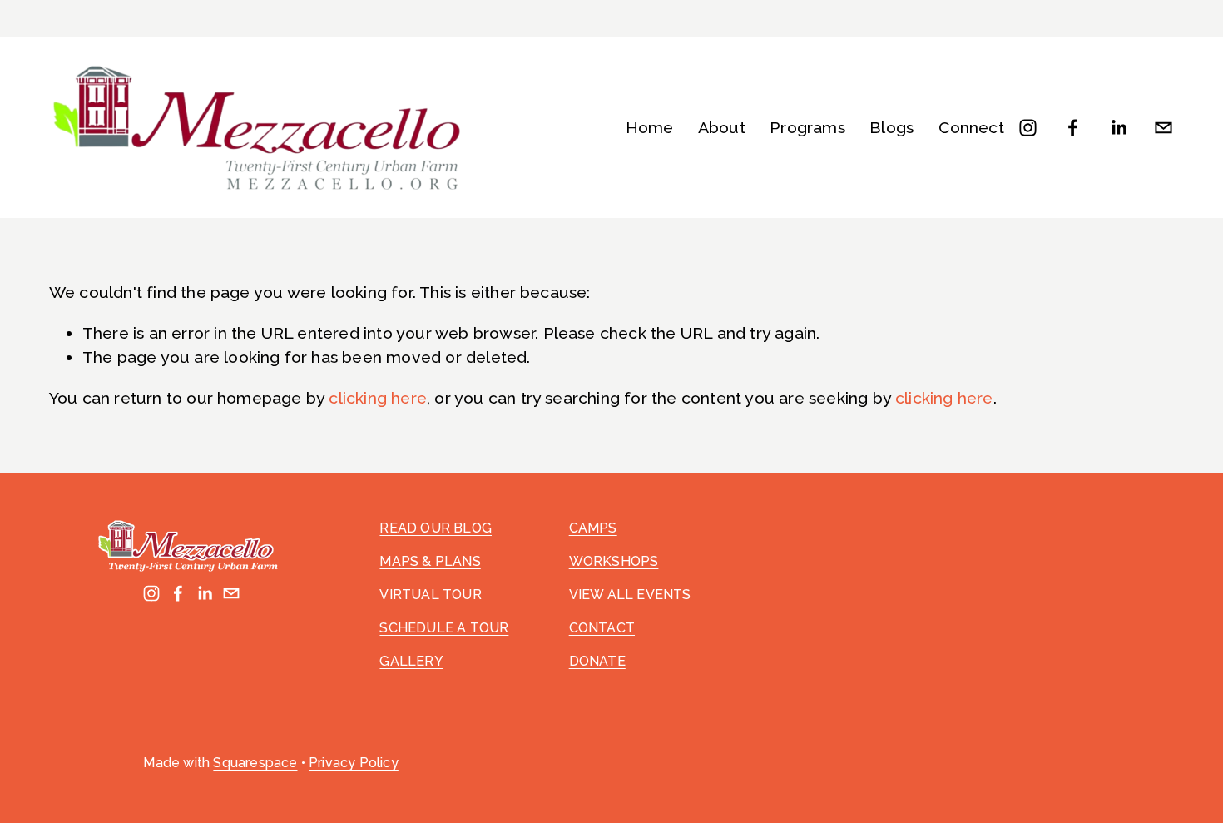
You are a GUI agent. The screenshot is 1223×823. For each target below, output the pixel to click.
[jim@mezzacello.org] (1163, 127)
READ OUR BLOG (435, 528)
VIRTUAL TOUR (430, 594)
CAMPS (593, 528)
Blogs (891, 127)
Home (650, 127)
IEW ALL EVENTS (634, 594)
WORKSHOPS (614, 561)
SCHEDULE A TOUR (443, 628)
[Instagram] (1028, 127)
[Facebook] (1072, 127)
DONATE (597, 661)
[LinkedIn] (1118, 127)
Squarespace (255, 763)
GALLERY (411, 661)
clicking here (378, 398)
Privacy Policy (354, 763)
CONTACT (602, 628)
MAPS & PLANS (429, 561)
